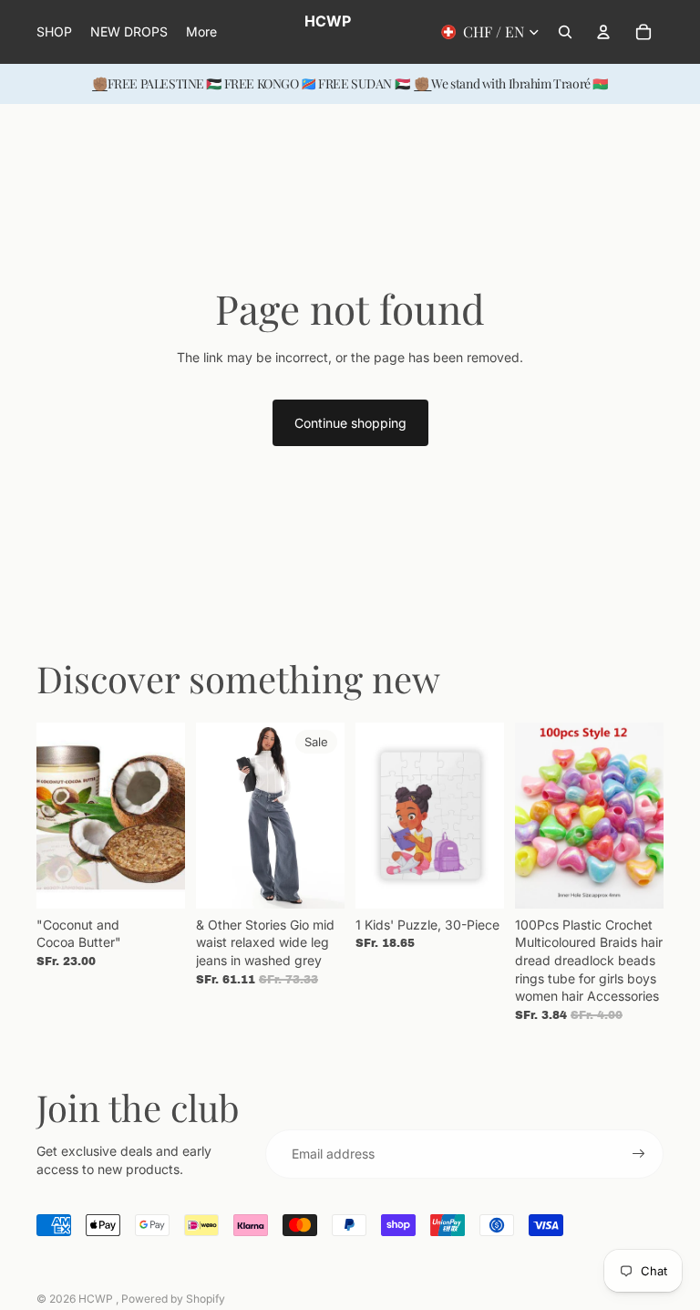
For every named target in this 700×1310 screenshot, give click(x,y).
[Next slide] (171, 815)
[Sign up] (639, 1154)
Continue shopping (350, 423)
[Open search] (565, 32)
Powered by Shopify (173, 1298)
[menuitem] (201, 32)
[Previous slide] (50, 815)
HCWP (97, 1298)
